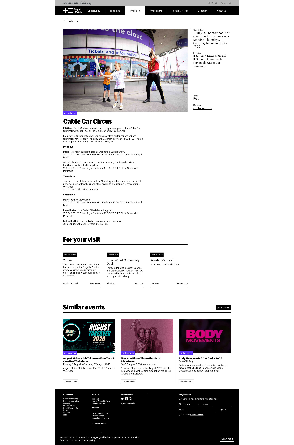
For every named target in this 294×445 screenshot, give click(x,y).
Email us (95, 407)
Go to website (202, 108)
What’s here (156, 10)
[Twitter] (209, 3)
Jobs (65, 414)
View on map (95, 283)
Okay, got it (227, 438)
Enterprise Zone (69, 405)
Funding (66, 403)
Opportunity (94, 10)
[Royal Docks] (72, 10)
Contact (66, 412)
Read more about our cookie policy (77, 440)
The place (115, 10)
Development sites (71, 401)
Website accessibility (101, 418)
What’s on (135, 10)
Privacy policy (98, 415)
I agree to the (192, 415)
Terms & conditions (100, 413)
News (65, 410)
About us (221, 10)
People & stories (180, 10)
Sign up (222, 409)
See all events (223, 307)
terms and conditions (197, 415)
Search (225, 3)
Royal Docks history (71, 408)
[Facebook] (212, 3)
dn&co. (104, 423)
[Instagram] (215, 3)
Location (202, 10)
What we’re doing (70, 398)
